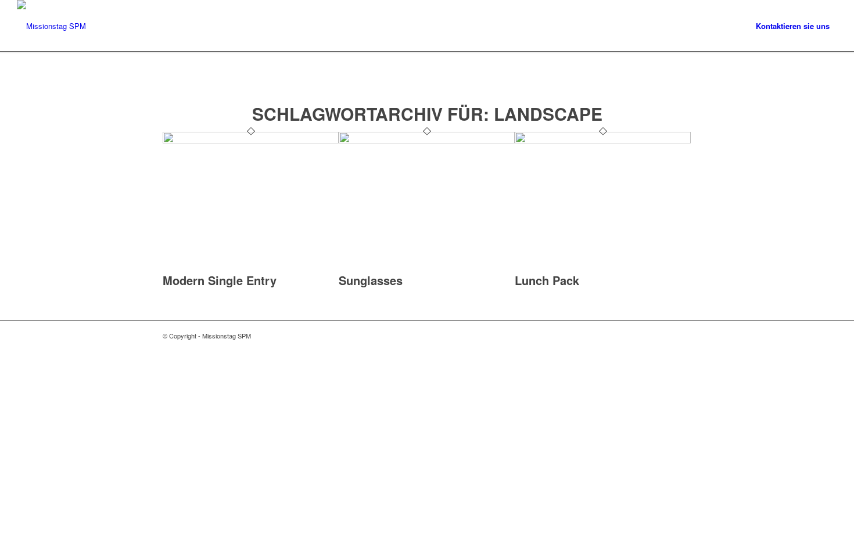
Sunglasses (371, 280)
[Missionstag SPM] (51, 26)
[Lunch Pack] (603, 140)
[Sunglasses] (427, 140)
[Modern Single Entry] (251, 140)
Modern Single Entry (220, 280)
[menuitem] (792, 26)
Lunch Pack (547, 280)
